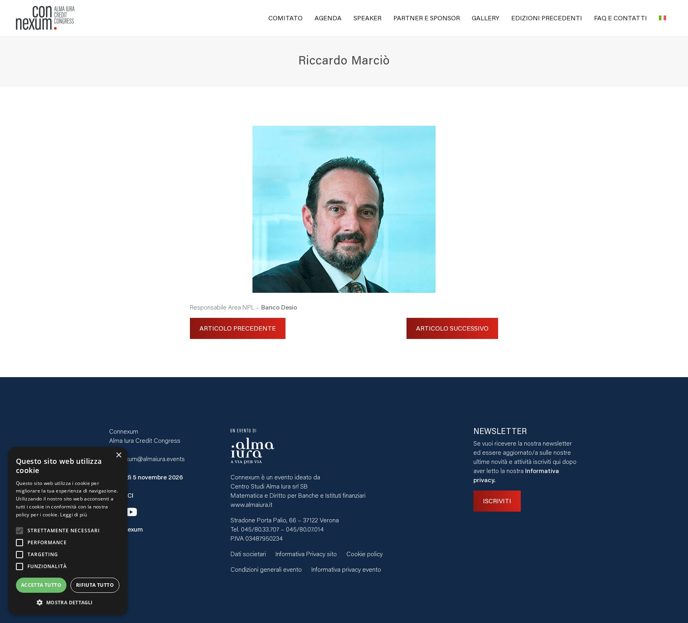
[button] (67, 602)
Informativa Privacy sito (306, 553)
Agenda (328, 18)
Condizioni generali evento (266, 569)
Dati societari (248, 553)
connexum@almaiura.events (147, 458)
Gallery (485, 18)
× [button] (118, 455)
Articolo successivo (452, 328)
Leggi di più (73, 514)
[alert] (67, 531)
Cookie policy (364, 553)
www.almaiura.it (251, 504)
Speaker (367, 18)
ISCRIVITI (497, 500)
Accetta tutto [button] (41, 585)
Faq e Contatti (620, 18)
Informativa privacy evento (346, 569)
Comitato (285, 18)
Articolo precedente (237, 328)
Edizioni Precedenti (546, 18)
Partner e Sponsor (426, 18)
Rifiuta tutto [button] (95, 585)
